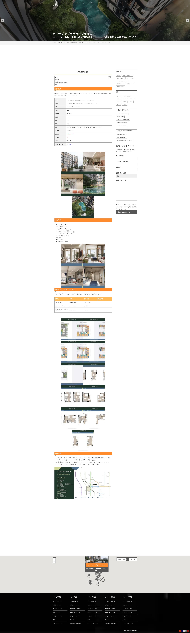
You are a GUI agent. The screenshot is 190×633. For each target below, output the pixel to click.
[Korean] (186, 631)
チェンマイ (125, 98)
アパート (118, 75)
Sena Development (121, 137)
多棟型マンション (120, 86)
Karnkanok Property (122, 122)
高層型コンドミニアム (57, 612)
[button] (2, 20)
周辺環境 (57, 84)
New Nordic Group (121, 125)
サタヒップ (119, 96)
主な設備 (57, 81)
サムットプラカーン (127, 96)
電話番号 (118, 167)
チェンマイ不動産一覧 (127, 601)
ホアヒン (118, 104)
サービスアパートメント (127, 75)
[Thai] (188, 631)
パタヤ (124, 101)
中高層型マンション (120, 83)
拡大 (124, 559)
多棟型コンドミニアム (57, 616)
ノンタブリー (132, 98)
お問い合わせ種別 (121, 173)
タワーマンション (120, 78)
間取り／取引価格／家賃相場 (61, 82)
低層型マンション (130, 83)
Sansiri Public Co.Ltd (122, 134)
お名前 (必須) (120, 155)
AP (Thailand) (120, 116)
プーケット (130, 101)
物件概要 (57, 79)
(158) (76, 42)
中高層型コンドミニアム (58, 608)
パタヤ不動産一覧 (74, 601)
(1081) (65, 42)
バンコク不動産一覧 (57, 601)
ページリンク (70, 144)
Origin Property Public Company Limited (125, 131)
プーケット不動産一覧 (110, 601)
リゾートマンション (130, 78)
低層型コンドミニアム (57, 605)
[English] (182, 631)
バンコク (118, 101)
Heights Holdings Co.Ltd (123, 119)
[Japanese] (184, 631)
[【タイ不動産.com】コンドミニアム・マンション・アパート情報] (56, 3)
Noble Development (122, 127)
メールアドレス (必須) (122, 161)
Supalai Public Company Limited (124, 140)
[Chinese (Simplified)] (180, 631)
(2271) (56, 42)
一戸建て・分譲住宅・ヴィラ (122, 81)
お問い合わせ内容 (121, 180)
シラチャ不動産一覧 (92, 601)
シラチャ (118, 98)
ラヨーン (124, 104)
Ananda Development (122, 113)
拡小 (127, 559)
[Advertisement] (95, 57)
